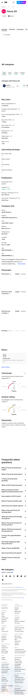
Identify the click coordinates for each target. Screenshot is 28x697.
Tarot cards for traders (20, 651)
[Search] (13, 2)
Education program (19, 693)
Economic (4, 636)
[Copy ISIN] (12, 250)
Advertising (17, 688)
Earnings (4, 637)
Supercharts (5, 608)
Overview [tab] (4, 29)
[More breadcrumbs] (8, 7)
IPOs (3, 641)
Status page (18, 671)
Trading (3, 677)
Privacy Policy (18, 661)
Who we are (18, 636)
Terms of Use (18, 657)
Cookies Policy (18, 662)
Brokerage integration (20, 690)
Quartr (22, 597)
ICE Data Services (19, 587)
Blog (16, 639)
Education (4, 679)
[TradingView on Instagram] (14, 576)
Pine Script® (5, 652)
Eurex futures (18, 629)
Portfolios (4, 646)
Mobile (3, 657)
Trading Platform (19, 682)
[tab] (17, 274)
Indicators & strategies (7, 685)
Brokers (17, 619)
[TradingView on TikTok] (25, 576)
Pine (3, 623)
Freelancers (4, 689)
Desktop (4, 659)
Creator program (6, 669)
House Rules (5, 671)
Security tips (18, 667)
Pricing (16, 609)
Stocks (3, 612)
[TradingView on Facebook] (6, 576)
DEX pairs (4, 621)
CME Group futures (19, 627)
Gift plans (17, 613)
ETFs (3, 614)
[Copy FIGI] (13, 255)
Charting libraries (19, 677)
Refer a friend (5, 667)
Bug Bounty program (20, 669)
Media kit (17, 644)
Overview (17, 618)
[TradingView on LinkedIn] (17, 576)
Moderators (4, 672)
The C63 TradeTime (20, 652)
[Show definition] (15, 103)
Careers (17, 643)
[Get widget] (24, 373)
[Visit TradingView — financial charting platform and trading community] (8, 64)
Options (4, 649)
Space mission (18, 637)
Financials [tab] (12, 29)
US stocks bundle (19, 631)
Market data (18, 611)
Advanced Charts (19, 681)
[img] (12, 16)
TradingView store (19, 649)
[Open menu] (2, 2)
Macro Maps (5, 651)
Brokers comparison (20, 621)
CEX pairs (4, 619)
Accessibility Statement (18, 665)
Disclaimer (17, 659)
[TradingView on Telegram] (21, 576)
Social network (5, 664)
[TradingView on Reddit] (3, 580)
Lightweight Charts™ (20, 679)
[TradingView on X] (3, 576)
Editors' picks (5, 681)
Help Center (18, 641)
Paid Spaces (5, 690)
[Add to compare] (17, 86)
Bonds (3, 616)
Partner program (19, 692)
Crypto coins (5, 618)
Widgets (17, 675)
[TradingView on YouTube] (10, 576)
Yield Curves (5, 647)
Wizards (4, 687)
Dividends (4, 639)
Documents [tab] (20, 29)
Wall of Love (5, 665)
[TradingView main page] (5, 2)
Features (17, 608)
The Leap (17, 623)
